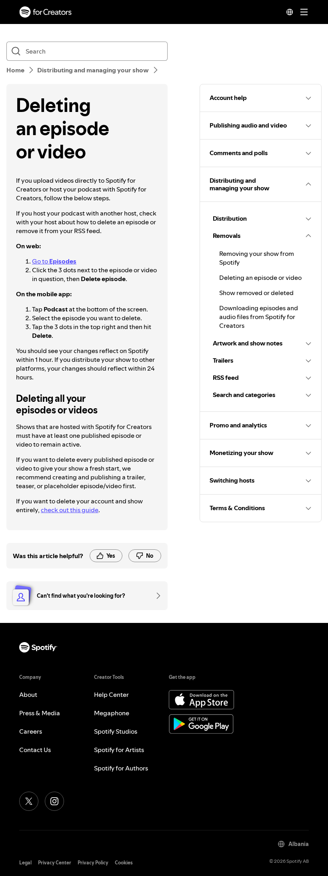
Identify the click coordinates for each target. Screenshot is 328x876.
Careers (30, 731)
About (28, 694)
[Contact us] (155, 595)
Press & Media (39, 712)
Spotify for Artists (119, 749)
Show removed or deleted (256, 292)
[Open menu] (304, 12)
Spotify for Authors (121, 768)
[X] (28, 801)
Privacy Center (54, 862)
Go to (54, 261)
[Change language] (289, 12)
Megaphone (111, 712)
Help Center (111, 694)
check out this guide (69, 509)
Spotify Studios (115, 731)
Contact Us (35, 749)
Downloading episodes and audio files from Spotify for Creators (258, 316)
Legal (25, 862)
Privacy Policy (93, 862)
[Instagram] (54, 801)
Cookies (124, 862)
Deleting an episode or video (260, 277)
